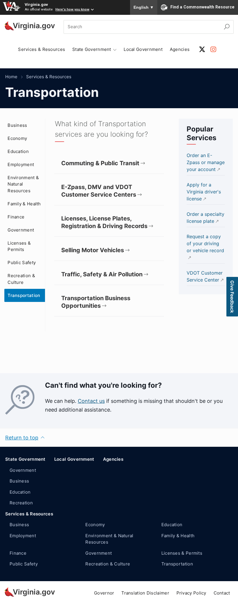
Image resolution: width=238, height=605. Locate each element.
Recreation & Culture (21, 279)
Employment (21, 164)
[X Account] (202, 49)
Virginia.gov (36, 4)
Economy (17, 138)
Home (11, 76)
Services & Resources (41, 49)
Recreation (21, 503)
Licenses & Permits (19, 246)
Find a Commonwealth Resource (202, 7)
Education (18, 151)
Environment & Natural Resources (23, 184)
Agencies (180, 49)
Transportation (24, 295)
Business (17, 125)
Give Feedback (232, 296)
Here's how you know (72, 9)
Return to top (21, 438)
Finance (16, 217)
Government (21, 230)
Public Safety (22, 262)
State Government (25, 459)
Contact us (91, 401)
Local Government (143, 49)
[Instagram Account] (213, 49)
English (144, 7)
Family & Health (24, 204)
